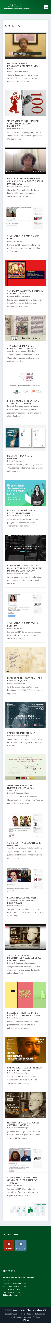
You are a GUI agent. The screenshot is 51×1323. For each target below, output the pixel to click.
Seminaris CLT (19, 241)
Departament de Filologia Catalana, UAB (29, 1310)
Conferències (12, 129)
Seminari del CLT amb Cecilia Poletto (22, 624)
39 (24, 1211)
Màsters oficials (20, 516)
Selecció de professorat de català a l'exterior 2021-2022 (23, 1014)
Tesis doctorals (19, 683)
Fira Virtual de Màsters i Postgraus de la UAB (21, 512)
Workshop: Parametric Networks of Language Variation (20, 788)
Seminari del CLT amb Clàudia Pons (23, 237)
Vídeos (25, 71)
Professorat (18, 71)
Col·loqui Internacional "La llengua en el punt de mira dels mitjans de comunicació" (24, 568)
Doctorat (10, 296)
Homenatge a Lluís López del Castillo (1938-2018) (23, 1124)
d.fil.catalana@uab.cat (12, 1295)
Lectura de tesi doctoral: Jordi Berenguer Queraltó (25, 679)
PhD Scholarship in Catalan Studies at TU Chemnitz (23, 402)
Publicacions (25, 296)
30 (43, 1208)
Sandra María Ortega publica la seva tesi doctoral (25, 292)
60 (32, 1214)
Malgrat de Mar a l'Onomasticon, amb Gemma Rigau (22, 66)
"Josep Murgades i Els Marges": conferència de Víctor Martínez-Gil (24, 124)
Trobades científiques (21, 573)
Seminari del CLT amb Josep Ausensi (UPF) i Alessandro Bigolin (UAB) (22, 900)
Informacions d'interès (23, 406)
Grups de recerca (13, 351)
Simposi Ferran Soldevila (21, 733)
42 (43, 1211)
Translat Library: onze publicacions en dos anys (21, 347)
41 (36, 1211)
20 (36, 1208)
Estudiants (11, 406)
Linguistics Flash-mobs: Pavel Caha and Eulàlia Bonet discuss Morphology (25, 181)
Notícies (10, 71)
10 (30, 1208)
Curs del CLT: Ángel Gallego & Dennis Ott (24, 844)
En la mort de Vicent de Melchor (20, 457)
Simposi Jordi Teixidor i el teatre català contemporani (25, 1069)
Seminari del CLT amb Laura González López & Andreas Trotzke (22, 1180)
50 (26, 1214)
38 (18, 1211)
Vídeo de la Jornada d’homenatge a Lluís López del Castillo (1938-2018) (24, 958)
